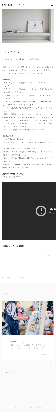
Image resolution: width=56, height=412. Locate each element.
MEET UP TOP (7, 277)
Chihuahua (49, 255)
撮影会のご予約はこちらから (12, 174)
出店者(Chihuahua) (16, 342)
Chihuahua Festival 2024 (13, 246)
